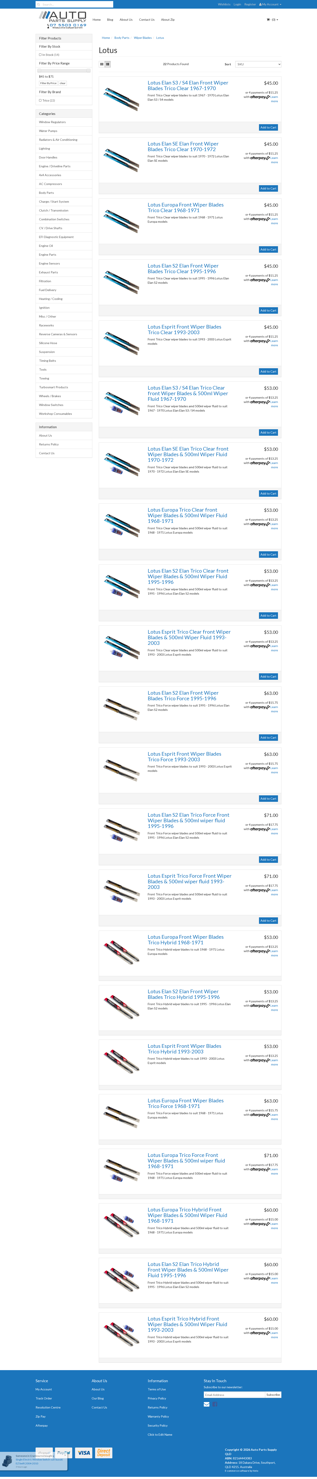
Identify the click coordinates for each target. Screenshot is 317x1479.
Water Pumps (48, 131)
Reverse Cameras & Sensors (58, 334)
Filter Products (50, 38)
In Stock (50, 54)
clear (63, 83)
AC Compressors (50, 184)
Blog (110, 19)
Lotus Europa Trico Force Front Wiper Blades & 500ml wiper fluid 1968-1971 (186, 1160)
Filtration (45, 281)
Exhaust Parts (48, 272)
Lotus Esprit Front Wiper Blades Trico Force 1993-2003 (184, 756)
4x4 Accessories (50, 175)
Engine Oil (46, 246)
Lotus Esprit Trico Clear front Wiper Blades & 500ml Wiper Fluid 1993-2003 (189, 637)
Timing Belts (47, 360)
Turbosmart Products (53, 387)
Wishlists (224, 4)
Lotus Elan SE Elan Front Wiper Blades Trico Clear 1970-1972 (183, 146)
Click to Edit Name (160, 1434)
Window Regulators (52, 122)
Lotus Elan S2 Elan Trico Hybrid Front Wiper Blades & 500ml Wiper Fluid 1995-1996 (188, 1269)
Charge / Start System (54, 201)
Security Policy (158, 1425)
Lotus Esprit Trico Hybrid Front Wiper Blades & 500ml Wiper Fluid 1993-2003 (187, 1324)
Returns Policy (49, 444)
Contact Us (147, 19)
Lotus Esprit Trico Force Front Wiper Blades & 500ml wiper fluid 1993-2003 (190, 881)
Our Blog (98, 1398)
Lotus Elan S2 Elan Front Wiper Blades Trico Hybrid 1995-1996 (184, 994)
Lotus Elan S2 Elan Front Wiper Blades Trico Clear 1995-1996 (183, 268)
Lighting (44, 148)
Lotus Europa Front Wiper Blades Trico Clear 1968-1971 (186, 207)
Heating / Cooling (51, 299)
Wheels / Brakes (50, 396)
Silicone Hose (48, 343)
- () (273, 19)
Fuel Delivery (47, 290)
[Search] (38, 4)
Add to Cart (268, 127)
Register (250, 4)
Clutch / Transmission (53, 210)
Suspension (47, 352)
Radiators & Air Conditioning (58, 139)
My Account (44, 1389)
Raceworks (46, 325)
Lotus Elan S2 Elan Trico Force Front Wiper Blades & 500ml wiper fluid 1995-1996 (188, 820)
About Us (126, 19)
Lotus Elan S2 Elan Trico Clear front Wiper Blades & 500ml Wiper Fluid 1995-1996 (188, 576)
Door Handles (48, 157)
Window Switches (51, 405)
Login (237, 4)
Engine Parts (47, 254)
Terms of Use (157, 1389)
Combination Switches (54, 219)
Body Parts (46, 192)
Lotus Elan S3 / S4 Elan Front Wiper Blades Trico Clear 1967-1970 (188, 85)
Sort (228, 64)
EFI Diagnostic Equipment (56, 237)
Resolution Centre (48, 1407)
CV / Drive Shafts (50, 228)
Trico (48, 100)
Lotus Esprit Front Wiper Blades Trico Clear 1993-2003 (184, 329)
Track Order (44, 1398)
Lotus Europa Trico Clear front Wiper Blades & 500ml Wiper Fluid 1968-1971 (187, 515)
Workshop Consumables (55, 413)
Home (97, 19)
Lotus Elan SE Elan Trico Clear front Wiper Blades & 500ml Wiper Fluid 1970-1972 (188, 454)
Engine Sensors (49, 263)
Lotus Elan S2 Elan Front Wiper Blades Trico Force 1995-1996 (183, 695)
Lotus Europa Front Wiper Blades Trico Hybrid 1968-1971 (186, 939)
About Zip (168, 19)
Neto (255, 1470)
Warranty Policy (158, 1416)
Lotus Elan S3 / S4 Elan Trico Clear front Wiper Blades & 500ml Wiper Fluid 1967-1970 (188, 393)
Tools (43, 369)
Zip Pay (41, 1416)
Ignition (44, 307)
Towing (44, 378)
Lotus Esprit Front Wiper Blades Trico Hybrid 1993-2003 (184, 1048)
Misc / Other (47, 316)
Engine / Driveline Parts (55, 166)
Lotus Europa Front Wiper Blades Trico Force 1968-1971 (186, 1103)
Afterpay (42, 1425)
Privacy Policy (157, 1398)
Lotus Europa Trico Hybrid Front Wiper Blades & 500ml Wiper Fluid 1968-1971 (187, 1215)
